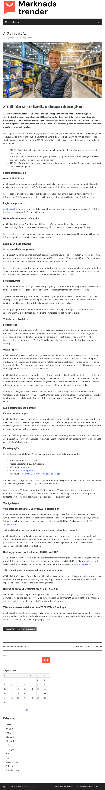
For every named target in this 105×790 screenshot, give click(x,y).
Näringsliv (10, 749)
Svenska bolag (29, 629)
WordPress (68, 786)
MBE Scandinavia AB (16, 646)
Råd (7, 753)
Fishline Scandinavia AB (87, 646)
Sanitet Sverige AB (82, 564)
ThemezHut (93, 786)
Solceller (10, 766)
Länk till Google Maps (25, 470)
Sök (5, 655)
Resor (8, 757)
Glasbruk (10, 741)
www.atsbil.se (27, 467)
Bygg (8, 732)
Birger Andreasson (30, 37)
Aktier (9, 724)
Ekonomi (10, 736)
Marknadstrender (27, 786)
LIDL (8, 745)
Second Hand (12, 761)
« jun (26, 709)
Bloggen (10, 728)
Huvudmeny (13, 22)
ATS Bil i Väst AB (10, 208)
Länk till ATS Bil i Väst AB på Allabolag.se (41, 473)
